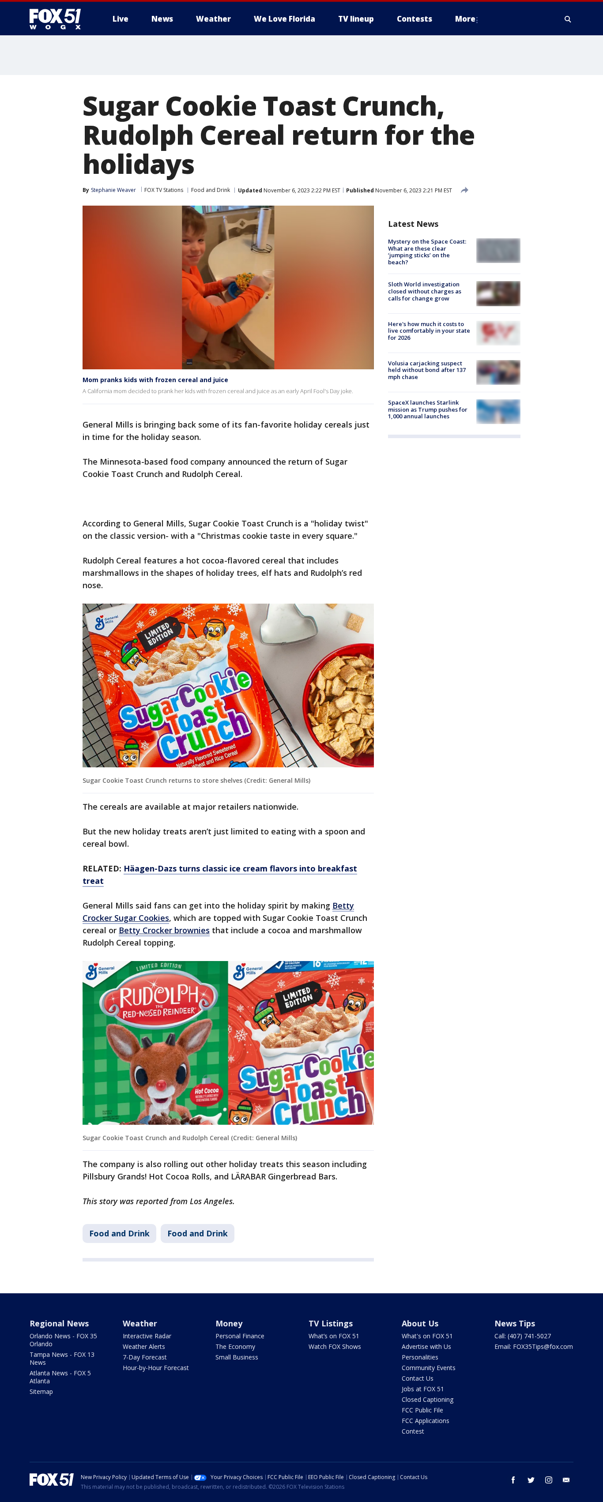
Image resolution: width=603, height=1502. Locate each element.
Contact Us (417, 1378)
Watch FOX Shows (335, 1346)
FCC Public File (422, 1410)
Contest (413, 1431)
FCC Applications (425, 1420)
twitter (531, 1480)
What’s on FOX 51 (334, 1336)
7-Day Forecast (145, 1357)
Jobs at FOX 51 (423, 1389)
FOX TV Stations (163, 190)
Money (228, 1323)
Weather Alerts (144, 1346)
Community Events (429, 1367)
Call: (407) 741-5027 (522, 1336)
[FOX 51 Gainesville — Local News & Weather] (59, 19)
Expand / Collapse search (568, 19)
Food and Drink (210, 190)
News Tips (514, 1323)
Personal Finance (239, 1336)
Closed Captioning (427, 1399)
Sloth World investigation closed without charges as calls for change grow (424, 291)
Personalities (420, 1357)
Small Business (236, 1357)
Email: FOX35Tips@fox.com (533, 1346)
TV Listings (331, 1323)
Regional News (59, 1323)
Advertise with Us (426, 1346)
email (566, 1480)
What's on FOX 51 (427, 1336)
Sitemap (41, 1391)
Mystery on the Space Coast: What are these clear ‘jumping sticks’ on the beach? (427, 251)
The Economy (235, 1346)
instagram (549, 1480)
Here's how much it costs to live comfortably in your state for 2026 (429, 331)
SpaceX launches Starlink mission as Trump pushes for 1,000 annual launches (427, 409)
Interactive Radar (147, 1336)
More (465, 19)
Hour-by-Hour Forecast (156, 1367)
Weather (140, 1323)
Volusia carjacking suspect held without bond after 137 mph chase (427, 370)
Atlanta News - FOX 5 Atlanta (60, 1377)
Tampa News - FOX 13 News (62, 1358)
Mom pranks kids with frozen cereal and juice (155, 380)
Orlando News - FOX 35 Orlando (63, 1340)
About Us (420, 1323)
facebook (513, 1480)
